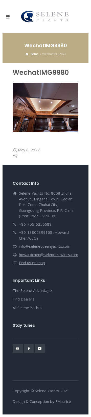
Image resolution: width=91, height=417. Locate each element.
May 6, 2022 (29, 149)
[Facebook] (29, 348)
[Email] (18, 348)
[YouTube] (40, 348)
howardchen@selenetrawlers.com (48, 254)
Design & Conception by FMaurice (42, 401)
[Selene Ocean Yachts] (45, 16)
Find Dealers (23, 299)
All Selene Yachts (27, 307)
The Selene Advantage (32, 290)
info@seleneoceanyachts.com (44, 246)
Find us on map (32, 262)
